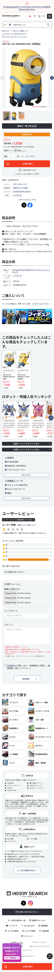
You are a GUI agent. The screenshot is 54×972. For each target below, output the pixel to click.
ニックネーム (10, 610)
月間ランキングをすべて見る (26, 449)
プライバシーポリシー (39, 942)
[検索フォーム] (44, 16)
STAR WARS (12, 461)
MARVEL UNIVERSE (16, 465)
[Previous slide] (2, 78)
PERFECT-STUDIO (20, 187)
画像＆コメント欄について (27, 525)
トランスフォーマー (16, 469)
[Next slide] (52, 78)
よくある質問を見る (26, 870)
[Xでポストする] (23, 205)
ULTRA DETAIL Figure (22, 191)
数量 (5, 156)
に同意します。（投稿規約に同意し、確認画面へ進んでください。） (28, 667)
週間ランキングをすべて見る (26, 443)
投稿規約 (11, 665)
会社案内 (14, 942)
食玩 (9, 492)
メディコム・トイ (20, 184)
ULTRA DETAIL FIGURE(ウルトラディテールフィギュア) (31, 271)
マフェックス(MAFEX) (17, 484)
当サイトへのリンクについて (39, 946)
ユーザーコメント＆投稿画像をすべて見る (18, 520)
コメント (8, 624)
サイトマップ (27, 950)
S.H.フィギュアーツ (16, 488)
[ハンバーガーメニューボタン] (49, 16)
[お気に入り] (35, 15)
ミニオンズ (17, 195)
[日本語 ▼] (29, 15)
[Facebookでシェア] (30, 205)
